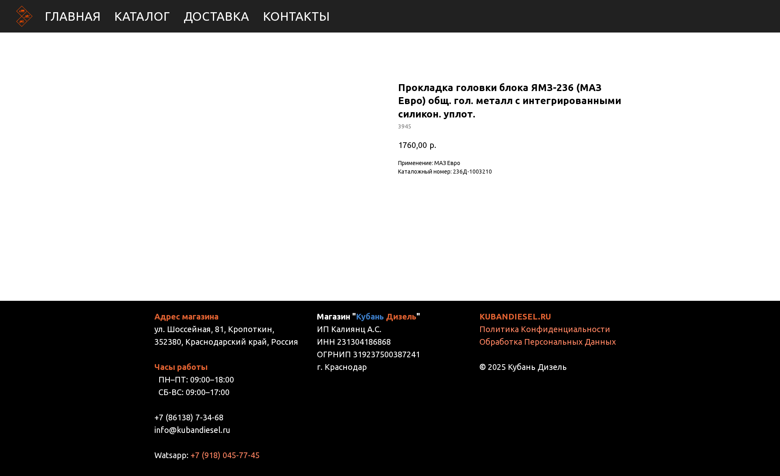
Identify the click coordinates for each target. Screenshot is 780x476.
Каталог (142, 16)
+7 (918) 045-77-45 (225, 455)
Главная (72, 16)
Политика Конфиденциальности (544, 329)
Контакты (296, 16)
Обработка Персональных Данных (547, 341)
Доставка (216, 16)
